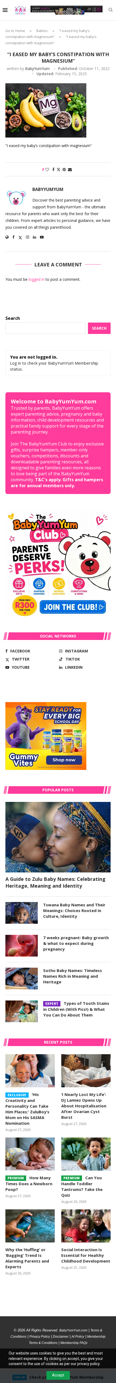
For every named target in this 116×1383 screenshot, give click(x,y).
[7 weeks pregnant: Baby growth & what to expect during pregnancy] (21, 946)
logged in (37, 279)
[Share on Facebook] (53, 169)
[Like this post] (47, 169)
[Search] (110, 10)
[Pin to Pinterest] (64, 169)
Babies (42, 30)
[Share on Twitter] (58, 169)
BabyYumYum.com (73, 1330)
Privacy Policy (39, 1337)
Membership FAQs (73, 1343)
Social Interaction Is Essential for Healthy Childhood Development (85, 1255)
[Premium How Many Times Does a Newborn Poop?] (30, 1154)
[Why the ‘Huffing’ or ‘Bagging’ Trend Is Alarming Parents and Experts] (30, 1225)
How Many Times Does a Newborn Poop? (28, 1183)
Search (12, 318)
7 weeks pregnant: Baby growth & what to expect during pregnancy (76, 943)
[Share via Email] (70, 169)
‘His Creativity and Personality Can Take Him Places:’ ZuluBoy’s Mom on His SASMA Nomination (27, 1109)
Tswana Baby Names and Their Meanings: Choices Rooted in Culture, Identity (74, 910)
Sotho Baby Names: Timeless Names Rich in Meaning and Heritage (72, 976)
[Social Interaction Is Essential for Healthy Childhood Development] (86, 1225)
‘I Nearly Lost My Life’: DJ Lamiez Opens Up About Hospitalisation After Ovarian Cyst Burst (83, 1106)
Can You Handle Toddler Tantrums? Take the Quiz (82, 1186)
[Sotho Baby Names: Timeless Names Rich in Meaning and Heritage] (21, 978)
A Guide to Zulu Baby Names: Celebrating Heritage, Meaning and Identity (55, 882)
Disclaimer (61, 1337)
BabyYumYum (37, 68)
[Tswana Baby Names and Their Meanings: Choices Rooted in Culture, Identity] (21, 913)
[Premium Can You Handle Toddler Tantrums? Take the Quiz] (86, 1154)
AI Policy (77, 1337)
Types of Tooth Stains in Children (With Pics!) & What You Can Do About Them (76, 1009)
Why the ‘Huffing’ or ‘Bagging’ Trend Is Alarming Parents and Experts (27, 1258)
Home (20, 30)
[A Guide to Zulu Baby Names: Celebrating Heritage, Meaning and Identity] (58, 837)
